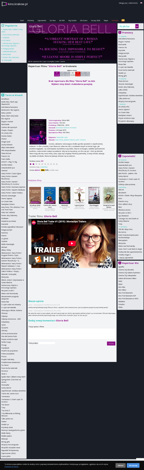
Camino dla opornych (9, 127)
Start (22, 20)
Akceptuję (133, 465)
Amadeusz (5, 99)
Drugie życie (5, 142)
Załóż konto (133, 3)
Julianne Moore (69, 140)
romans (73, 128)
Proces (3, 356)
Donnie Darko (6, 136)
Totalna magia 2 (124, 255)
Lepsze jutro (79, 205)
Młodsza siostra (124, 210)
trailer (57, 61)
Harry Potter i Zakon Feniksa (11, 193)
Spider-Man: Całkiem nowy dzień (13, 377)
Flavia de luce (123, 81)
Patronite (115, 20)
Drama (3, 139)
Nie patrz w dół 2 (124, 213)
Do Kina (53, 20)
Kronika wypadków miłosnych (12, 227)
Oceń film (44, 167)
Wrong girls (122, 76)
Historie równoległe (125, 84)
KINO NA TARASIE (8, 212)
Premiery (30, 20)
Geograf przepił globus (109, 206)
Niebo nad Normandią (126, 246)
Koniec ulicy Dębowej (126, 87)
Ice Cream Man (123, 112)
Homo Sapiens (6, 198)
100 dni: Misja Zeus (125, 229)
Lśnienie (4, 241)
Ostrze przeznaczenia (9, 333)
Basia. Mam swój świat (9, 116)
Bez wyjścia (5, 119)
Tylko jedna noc (124, 98)
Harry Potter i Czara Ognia (11, 173)
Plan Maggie (94, 205)
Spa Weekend (123, 216)
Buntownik (122, 44)
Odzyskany (122, 93)
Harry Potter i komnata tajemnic (13, 187)
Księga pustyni (123, 53)
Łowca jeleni (5, 456)
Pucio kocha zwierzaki (126, 70)
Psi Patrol (6, 40)
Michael (4, 247)
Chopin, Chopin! (7, 130)
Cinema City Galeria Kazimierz (129, 273)
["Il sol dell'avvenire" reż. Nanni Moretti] (79, 195)
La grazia (4, 238)
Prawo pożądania (7, 354)
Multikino (121, 301)
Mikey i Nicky (6, 250)
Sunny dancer (123, 176)
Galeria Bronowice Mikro (127, 278)
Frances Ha (122, 47)
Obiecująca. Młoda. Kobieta (11, 310)
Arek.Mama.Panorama (126, 39)
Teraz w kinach (14, 95)
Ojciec (3, 325)
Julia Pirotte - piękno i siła (127, 173)
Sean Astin (59, 140)
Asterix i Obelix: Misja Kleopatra (130, 195)
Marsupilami (122, 240)
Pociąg (3, 345)
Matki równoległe (7, 244)
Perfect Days (6, 342)
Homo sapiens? (124, 109)
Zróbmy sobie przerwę (126, 184)
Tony (120, 224)
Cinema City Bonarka (126, 270)
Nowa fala (122, 64)
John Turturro (81, 140)
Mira (120, 207)
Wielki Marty (5, 433)
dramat (66, 128)
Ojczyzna (4, 328)
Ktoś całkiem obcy (125, 204)
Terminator (5, 396)
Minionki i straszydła (8, 274)
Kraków (124, 26)
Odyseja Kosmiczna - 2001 (11, 319)
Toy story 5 (5, 410)
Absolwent (122, 193)
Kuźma (3, 235)
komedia (59, 128)
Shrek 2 (4, 374)
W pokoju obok (35, 205)
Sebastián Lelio (40, 31)
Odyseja (6, 37)
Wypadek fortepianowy (10, 450)
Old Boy (4, 330)
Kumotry (4, 233)
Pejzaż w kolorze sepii (126, 118)
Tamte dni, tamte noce (49, 206)
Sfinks (120, 307)
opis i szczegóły (48, 61)
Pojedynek (5, 348)
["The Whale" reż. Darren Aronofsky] (64, 195)
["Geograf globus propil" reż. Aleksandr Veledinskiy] (109, 195)
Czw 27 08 (62, 74)
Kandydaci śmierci (125, 115)
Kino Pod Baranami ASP (127, 296)
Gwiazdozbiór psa (125, 165)
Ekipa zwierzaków (7, 147)
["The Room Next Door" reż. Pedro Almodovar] (35, 195)
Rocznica (4, 371)
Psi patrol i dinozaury (126, 121)
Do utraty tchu (123, 107)
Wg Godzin (72, 20)
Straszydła (8, 60)
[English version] (141, 2)
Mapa (106, 20)
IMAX (120, 281)
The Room (5, 405)
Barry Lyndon (6, 113)
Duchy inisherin (6, 145)
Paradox (121, 304)
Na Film (62, 20)
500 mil (121, 190)
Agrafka (121, 267)
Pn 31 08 (83, 74)
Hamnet (4, 170)
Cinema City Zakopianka (127, 275)
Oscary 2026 (95, 20)
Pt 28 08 (68, 74)
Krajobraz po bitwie (8, 221)
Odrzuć (120, 465)
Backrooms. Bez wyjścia (10, 110)
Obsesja (4, 313)
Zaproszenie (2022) (8, 453)
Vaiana (3, 421)
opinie (63, 61)
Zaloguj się (123, 3)
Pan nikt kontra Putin (9, 336)
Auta (120, 198)
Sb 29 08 (73, 74)
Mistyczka (122, 243)
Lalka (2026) (122, 90)
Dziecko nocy (123, 201)
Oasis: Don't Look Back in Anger (130, 249)
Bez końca (122, 232)
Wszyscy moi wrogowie (127, 101)
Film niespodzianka (8, 150)
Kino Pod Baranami (125, 293)
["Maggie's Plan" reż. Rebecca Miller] (94, 195)
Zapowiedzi (42, 20)
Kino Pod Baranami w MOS (128, 298)
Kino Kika (121, 287)
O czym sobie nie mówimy (11, 304)
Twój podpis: (33, 343)
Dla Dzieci (83, 20)
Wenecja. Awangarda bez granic (13, 430)
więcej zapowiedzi (126, 258)
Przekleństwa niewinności (10, 362)
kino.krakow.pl (18, 4)
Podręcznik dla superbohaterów (130, 252)
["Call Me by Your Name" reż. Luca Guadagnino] (50, 195)
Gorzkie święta (123, 162)
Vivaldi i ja (122, 73)
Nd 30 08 (78, 74)
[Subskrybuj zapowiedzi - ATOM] (123, 20)
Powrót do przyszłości (9, 351)
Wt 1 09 (87, 74)
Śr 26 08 (57, 74)
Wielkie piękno (6, 436)
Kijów (120, 284)
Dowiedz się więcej (11, 466)
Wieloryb (64, 205)
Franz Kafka (5, 159)
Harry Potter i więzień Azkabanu (13, 190)
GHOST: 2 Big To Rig (9, 162)
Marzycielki (122, 56)
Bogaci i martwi (124, 42)
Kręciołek (121, 50)
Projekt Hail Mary (7, 359)
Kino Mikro (122, 290)
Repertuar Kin (130, 263)
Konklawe (4, 218)
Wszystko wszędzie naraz (10, 447)
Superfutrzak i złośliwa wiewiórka (130, 95)
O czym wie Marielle (125, 67)
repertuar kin (37, 61)
